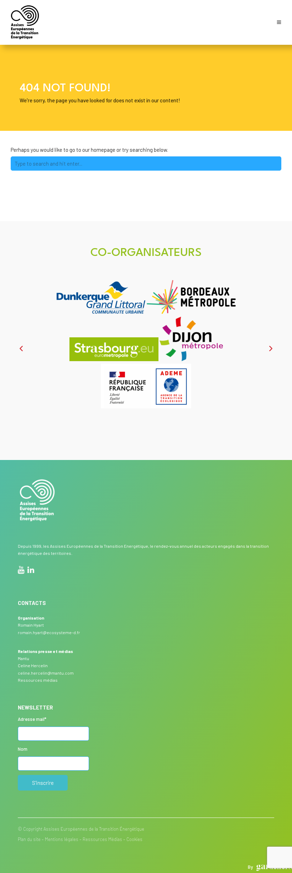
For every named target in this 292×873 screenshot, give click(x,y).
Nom (22, 749)
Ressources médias (38, 679)
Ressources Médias (102, 839)
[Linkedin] (30, 570)
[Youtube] (21, 570)
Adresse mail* (32, 719)
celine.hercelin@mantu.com (46, 672)
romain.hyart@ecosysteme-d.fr (49, 632)
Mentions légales (61, 839)
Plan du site (29, 839)
